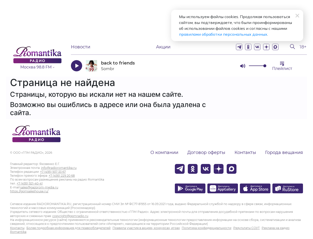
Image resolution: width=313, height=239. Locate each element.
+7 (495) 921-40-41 (30, 183)
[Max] (275, 47)
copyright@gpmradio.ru (70, 216)
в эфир (218, 65)
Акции (163, 47)
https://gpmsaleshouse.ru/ (29, 191)
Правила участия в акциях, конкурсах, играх (146, 228)
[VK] (257, 47)
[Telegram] (239, 47)
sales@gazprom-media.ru (39, 187)
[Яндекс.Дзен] (266, 47)
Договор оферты (206, 152)
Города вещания (284, 152)
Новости (80, 47)
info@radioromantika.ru (59, 168)
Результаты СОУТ (246, 228)
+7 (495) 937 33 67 (53, 172)
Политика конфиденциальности (206, 228)
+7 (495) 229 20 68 (62, 175)
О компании (164, 152)
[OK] (248, 47)
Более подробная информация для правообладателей (68, 228)
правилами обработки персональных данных (223, 34)
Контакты (245, 152)
